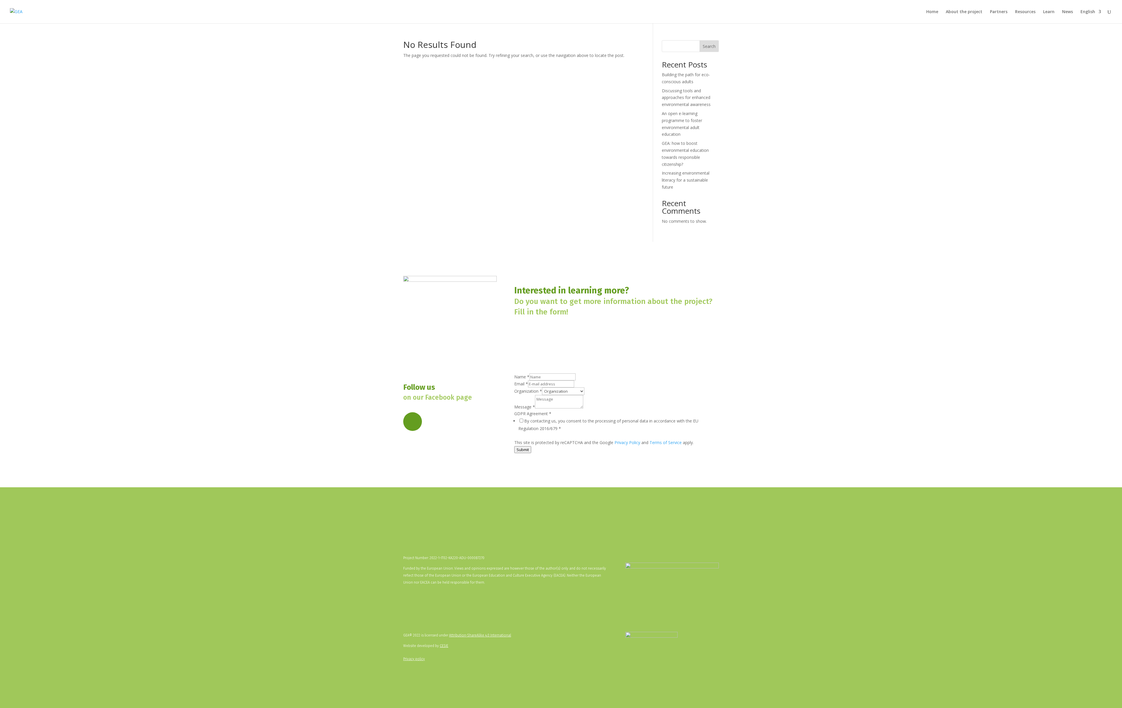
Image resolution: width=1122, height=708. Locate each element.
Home (932, 12)
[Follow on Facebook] (412, 421)
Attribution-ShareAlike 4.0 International (480, 635)
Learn (1049, 12)
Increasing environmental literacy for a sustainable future (685, 180)
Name (521, 377)
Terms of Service (666, 442)
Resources (1025, 12)
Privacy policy (414, 659)
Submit (523, 449)
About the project (964, 12)
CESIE (444, 646)
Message (524, 407)
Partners (998, 12)
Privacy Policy (627, 442)
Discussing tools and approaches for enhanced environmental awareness (686, 97)
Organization (528, 391)
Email (521, 384)
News (1067, 12)
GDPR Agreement (532, 413)
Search (709, 46)
